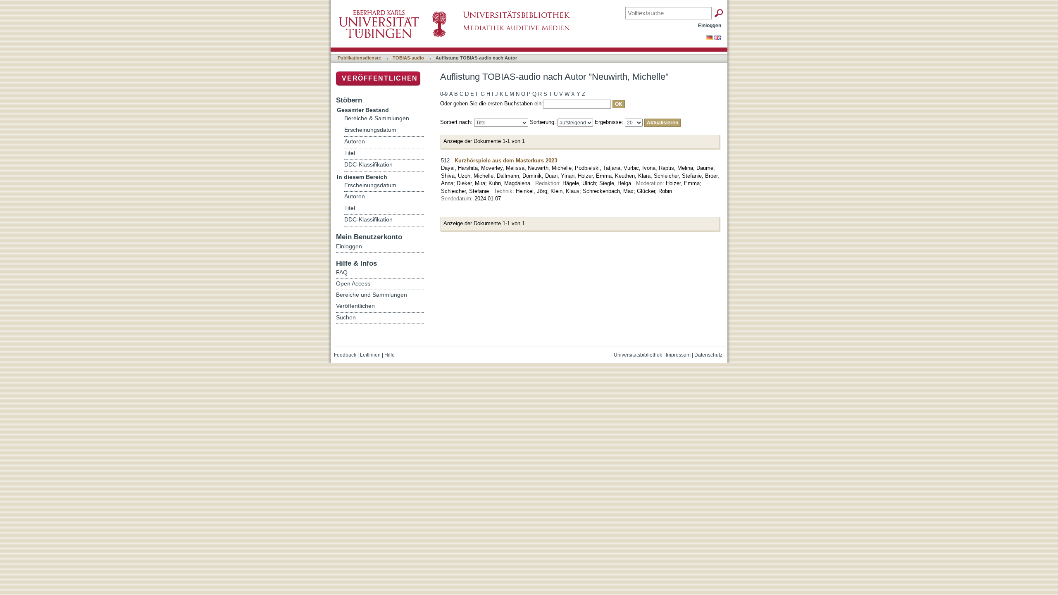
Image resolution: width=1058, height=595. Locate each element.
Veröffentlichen (380, 78)
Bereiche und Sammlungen (371, 294)
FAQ (342, 272)
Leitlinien (370, 355)
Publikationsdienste (359, 57)
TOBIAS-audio (408, 57)
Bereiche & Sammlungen (376, 118)
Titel (349, 153)
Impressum (678, 355)
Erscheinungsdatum (370, 130)
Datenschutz (708, 355)
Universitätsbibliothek (638, 355)
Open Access (353, 283)
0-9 (444, 94)
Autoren (354, 141)
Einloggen (709, 25)
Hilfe (389, 355)
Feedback (345, 355)
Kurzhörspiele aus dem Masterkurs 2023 (506, 160)
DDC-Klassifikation (368, 165)
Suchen (346, 317)
